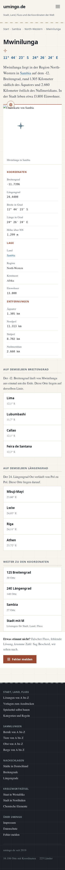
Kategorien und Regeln (16, 715)
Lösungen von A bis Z (16, 697)
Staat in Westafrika (14, 794)
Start (6, 29)
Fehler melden (22, 659)
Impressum (9, 822)
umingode (14, 6)
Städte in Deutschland (15, 766)
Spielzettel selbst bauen (16, 709)
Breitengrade (10, 772)
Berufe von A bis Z (14, 732)
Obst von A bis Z (13, 744)
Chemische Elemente (15, 806)
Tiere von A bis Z (13, 738)
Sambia (16, 29)
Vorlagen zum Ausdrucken (18, 703)
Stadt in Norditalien (14, 800)
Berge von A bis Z (13, 750)
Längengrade (10, 778)
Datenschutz (10, 828)
